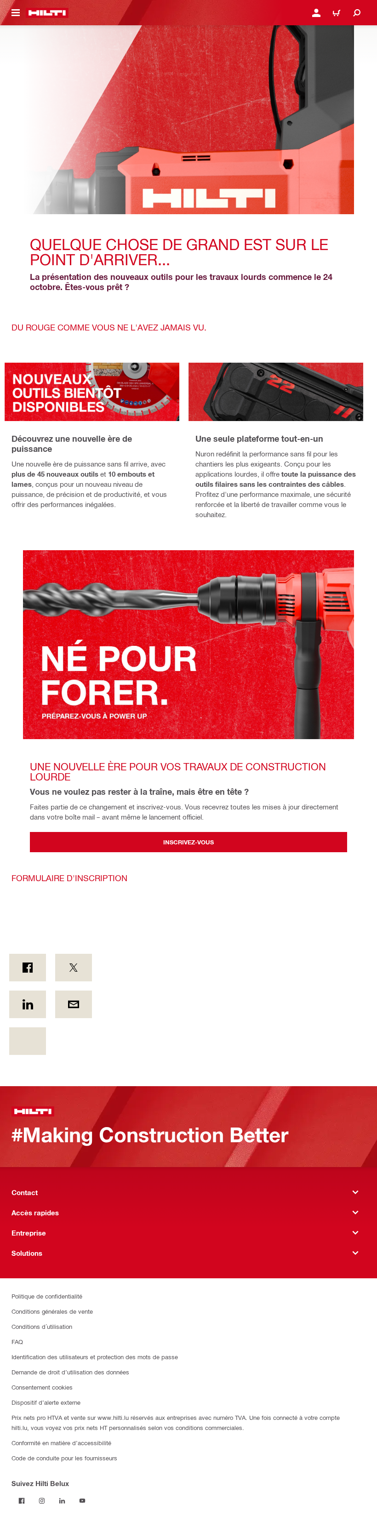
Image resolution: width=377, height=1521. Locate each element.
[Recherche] (357, 13)
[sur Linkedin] (27, 1004)
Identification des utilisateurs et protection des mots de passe (94, 1356)
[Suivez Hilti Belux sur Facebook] (21, 1501)
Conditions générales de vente (52, 1311)
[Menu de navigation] (16, 13)
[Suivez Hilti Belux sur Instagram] (42, 1501)
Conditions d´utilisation (41, 1326)
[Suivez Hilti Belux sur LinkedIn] (62, 1501)
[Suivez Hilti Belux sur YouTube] (82, 1501)
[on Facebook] (27, 967)
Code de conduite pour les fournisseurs (64, 1457)
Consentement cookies (42, 1387)
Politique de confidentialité (46, 1296)
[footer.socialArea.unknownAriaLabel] (27, 1041)
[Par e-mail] (73, 1004)
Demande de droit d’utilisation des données (70, 1371)
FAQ (17, 1341)
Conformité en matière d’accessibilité (61, 1442)
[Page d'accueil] (47, 13)
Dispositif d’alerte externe (45, 1402)
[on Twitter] (73, 967)
